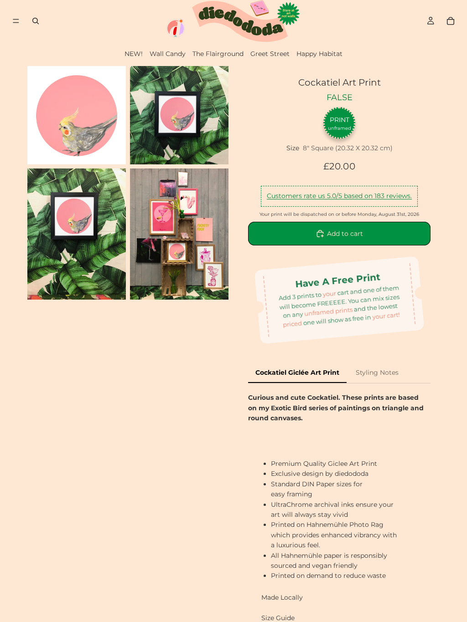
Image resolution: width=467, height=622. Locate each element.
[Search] (36, 21)
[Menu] (15, 20)
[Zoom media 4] (179, 234)
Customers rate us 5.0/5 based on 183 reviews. (339, 196)
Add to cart (345, 233)
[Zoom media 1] (76, 115)
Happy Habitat (319, 54)
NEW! (134, 54)
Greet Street (270, 54)
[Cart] (451, 21)
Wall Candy (168, 54)
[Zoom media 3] (76, 234)
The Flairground (218, 54)
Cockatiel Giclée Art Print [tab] (297, 372)
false (340, 97)
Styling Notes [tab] (377, 372)
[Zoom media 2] (179, 115)
